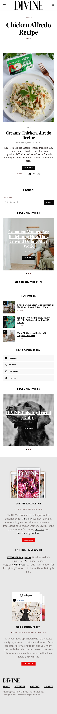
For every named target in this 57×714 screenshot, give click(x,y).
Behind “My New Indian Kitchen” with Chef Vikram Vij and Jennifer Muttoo (34, 320)
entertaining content (28, 533)
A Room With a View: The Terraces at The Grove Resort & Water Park (35, 306)
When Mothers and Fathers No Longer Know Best (32, 334)
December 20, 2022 (23, 143)
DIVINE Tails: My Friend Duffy (28, 414)
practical (39, 529)
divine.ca (37, 143)
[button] (27, 274)
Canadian (27, 518)
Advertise (19, 686)
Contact (34, 686)
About (6, 686)
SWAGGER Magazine (19, 557)
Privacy (48, 686)
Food (29, 127)
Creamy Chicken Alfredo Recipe (28, 135)
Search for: (7, 197)
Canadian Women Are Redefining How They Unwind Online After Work (28, 239)
